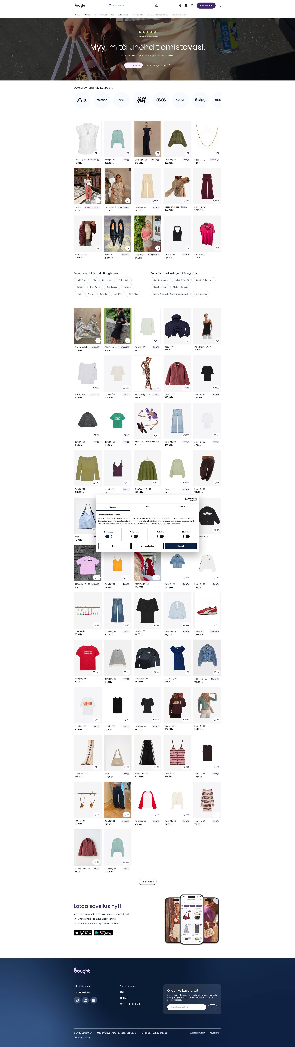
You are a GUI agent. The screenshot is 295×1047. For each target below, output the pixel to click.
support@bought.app (156, 1032)
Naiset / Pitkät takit (204, 280)
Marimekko (107, 280)
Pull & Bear (81, 280)
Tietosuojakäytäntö (82, 1037)
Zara (125, 160)
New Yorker (95, 287)
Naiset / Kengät (182, 280)
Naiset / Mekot (160, 287)
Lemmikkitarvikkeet (179, 15)
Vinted (124, 255)
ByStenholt (122, 207)
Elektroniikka (123, 15)
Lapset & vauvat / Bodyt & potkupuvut (170, 294)
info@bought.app (127, 1032)
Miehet (87, 15)
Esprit (79, 294)
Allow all (180, 546)
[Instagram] (77, 1000)
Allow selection (147, 546)
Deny (114, 546)
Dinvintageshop (91, 207)
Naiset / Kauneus (160, 280)
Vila (94, 280)
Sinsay (91, 294)
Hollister (80, 287)
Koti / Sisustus (200, 294)
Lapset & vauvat (100, 15)
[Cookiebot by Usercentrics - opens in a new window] (187, 499)
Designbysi (152, 255)
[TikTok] (93, 1000)
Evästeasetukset (197, 1033)
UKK (122, 992)
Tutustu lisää (147, 881)
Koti (112, 15)
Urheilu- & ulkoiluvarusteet (157, 15)
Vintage (127, 287)
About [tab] (182, 507)
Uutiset (124, 998)
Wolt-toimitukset (130, 1004)
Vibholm (213, 160)
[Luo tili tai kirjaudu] (192, 5)
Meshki (154, 160)
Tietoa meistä (128, 986)
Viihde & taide (137, 15)
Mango (214, 679)
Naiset (77, 15)
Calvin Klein (124, 280)
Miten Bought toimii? (157, 65)
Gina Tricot (122, 347)
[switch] (134, 536)
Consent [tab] (112, 507)
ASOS (155, 394)
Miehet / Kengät (180, 287)
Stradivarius (112, 287)
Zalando (94, 394)
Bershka (103, 294)
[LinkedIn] (85, 1000)
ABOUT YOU (92, 160)
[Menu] (186, 5)
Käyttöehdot (215, 1033)
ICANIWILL (118, 294)
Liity (212, 1007)
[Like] (127, 153)
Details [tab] (147, 507)
